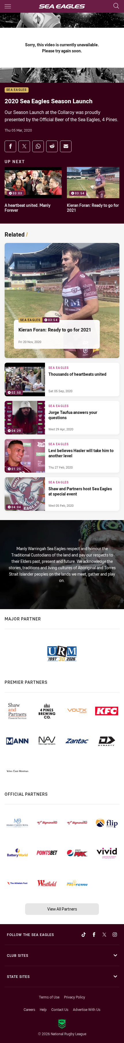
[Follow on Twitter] (104, 934)
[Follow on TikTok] (83, 934)
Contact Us (59, 1009)
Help (43, 1009)
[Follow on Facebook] (94, 934)
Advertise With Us (86, 1009)
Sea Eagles (16, 90)
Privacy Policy (74, 997)
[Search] (116, 6)
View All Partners (62, 909)
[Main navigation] (8, 6)
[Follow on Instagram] (114, 934)
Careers (29, 1009)
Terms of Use (49, 997)
